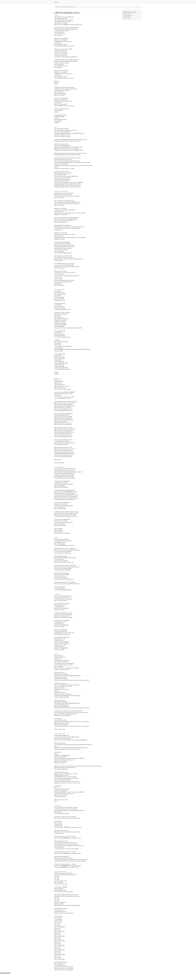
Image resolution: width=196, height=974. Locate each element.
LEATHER (56, 594)
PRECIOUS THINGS (59, 289)
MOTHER (56, 654)
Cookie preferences (5, 973)
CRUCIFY (56, 15)
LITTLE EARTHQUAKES (60, 871)
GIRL (55, 127)
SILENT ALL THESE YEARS (61, 191)
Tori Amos (61, 7)
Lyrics (56, 2)
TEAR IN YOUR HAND (59, 734)
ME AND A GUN (58, 806)
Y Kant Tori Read (127, 18)
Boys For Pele (126, 13)
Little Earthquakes (127, 15)
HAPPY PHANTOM (58, 467)
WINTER (56, 378)
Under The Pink (127, 16)
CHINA (56, 537)
